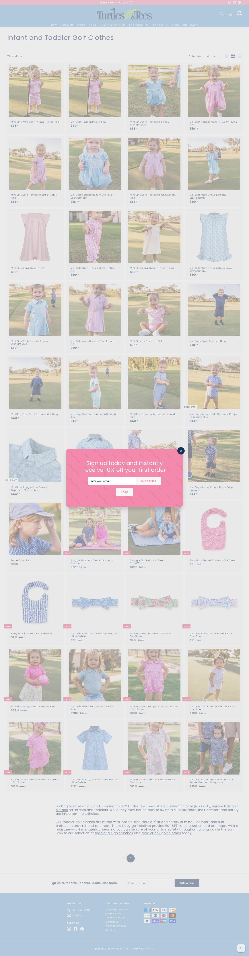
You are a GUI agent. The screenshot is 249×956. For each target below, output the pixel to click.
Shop (124, 492)
